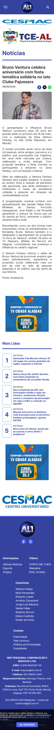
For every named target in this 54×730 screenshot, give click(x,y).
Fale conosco (21, 640)
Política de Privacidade (27, 644)
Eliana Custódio (25, 616)
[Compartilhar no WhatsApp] (50, 87)
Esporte (7, 568)
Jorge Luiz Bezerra (27, 604)
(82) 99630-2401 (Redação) (20, 700)
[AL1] (27, 529)
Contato (18, 630)
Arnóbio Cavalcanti (27, 600)
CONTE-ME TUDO (40, 564)
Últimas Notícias (12, 564)
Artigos (7, 572)
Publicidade (20, 636)
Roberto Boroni (25, 612)
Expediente (20, 648)
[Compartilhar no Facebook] (39, 87)
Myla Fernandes (25, 592)
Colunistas (22, 582)
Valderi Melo (23, 608)
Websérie (34, 568)
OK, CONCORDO (27, 724)
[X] (30, 541)
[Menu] (5, 7)
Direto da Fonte (25, 619)
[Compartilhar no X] (44, 87)
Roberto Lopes (24, 596)
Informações (11, 558)
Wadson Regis (24, 588)
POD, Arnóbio (37, 572)
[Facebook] (23, 541)
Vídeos (33, 558)
